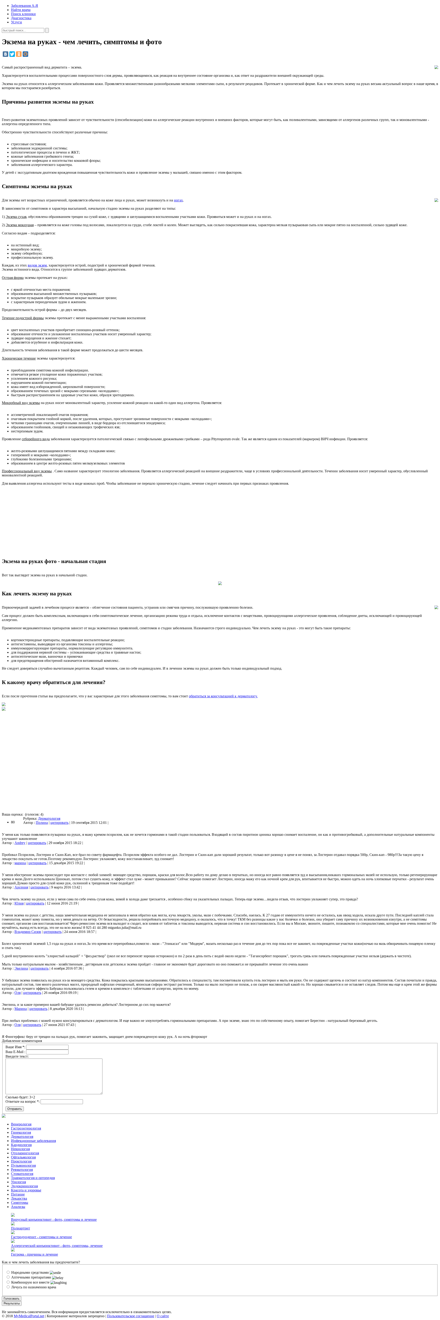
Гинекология (21, 1132)
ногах (178, 200)
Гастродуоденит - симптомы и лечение (41, 1237)
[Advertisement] (220, 522)
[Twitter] (12, 54)
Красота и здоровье (26, 1190)
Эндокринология (24, 1186)
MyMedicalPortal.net (29, 1316)
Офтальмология (23, 1157)
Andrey (19, 843)
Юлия (19, 903)
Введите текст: (17, 1056)
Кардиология (21, 1145)
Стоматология (22, 1174)
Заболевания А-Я (24, 6)
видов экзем (37, 265)
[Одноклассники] (19, 54)
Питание (18, 1194)
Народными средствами (30, 1272)
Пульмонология (23, 1165)
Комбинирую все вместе (30, 1282)
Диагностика (21, 18)
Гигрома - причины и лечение (34, 1254)
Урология (18, 1182)
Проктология (21, 1161)
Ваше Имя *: (15, 1047)
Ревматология (22, 1170)
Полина (42, 823)
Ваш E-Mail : (15, 1052)
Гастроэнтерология (26, 1128)
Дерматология (49, 818)
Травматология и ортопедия (33, 1178)
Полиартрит (20, 1228)
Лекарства (19, 1198)
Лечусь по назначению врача (33, 1287)
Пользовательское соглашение (130, 1316)
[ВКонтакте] (5, 54)
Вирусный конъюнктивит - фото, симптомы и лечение (54, 1219)
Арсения (21, 887)
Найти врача (20, 10)
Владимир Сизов (27, 932)
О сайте (163, 1316)
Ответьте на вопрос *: (23, 1101)
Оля (17, 993)
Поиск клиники (23, 14)
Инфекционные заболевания (33, 1141)
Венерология (21, 1124)
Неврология (20, 1149)
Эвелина (21, 968)
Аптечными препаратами (31, 1277)
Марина (20, 1009)
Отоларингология (25, 1153)
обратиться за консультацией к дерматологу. (223, 696)
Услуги (16, 22)
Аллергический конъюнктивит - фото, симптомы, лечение (57, 1246)
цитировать (59, 823)
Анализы (18, 1207)
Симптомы (19, 1202)
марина (20, 863)
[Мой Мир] (25, 54)
